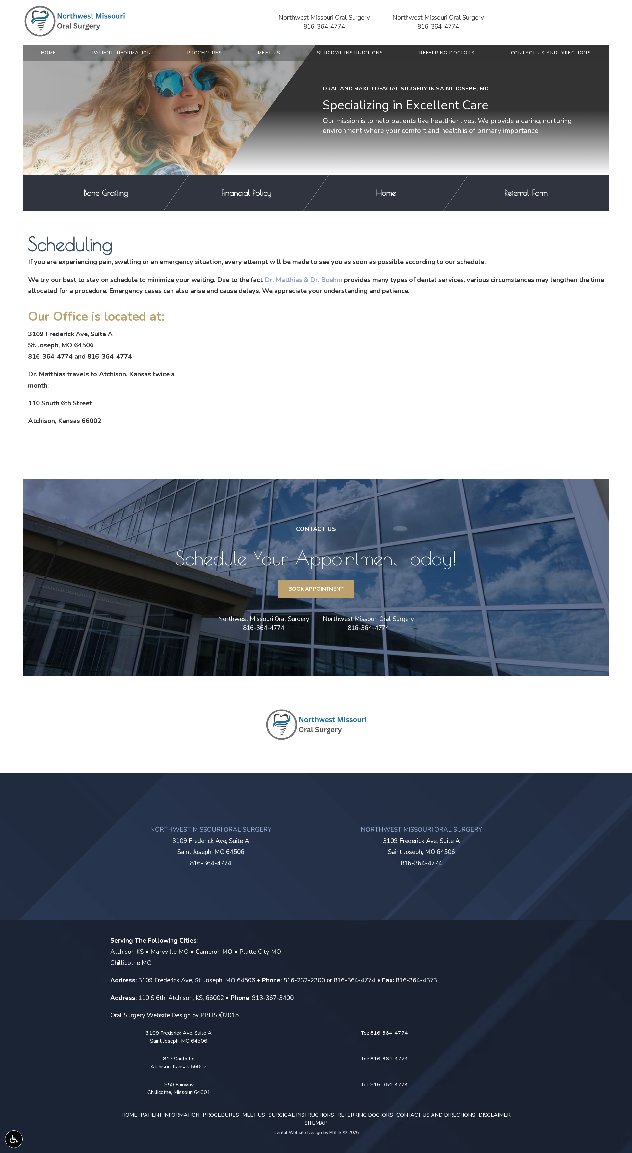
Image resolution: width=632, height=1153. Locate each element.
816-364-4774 (324, 26)
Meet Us (269, 53)
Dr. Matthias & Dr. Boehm (303, 279)
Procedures (204, 53)
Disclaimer (495, 1115)
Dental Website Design (298, 1132)
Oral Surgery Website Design (150, 1015)
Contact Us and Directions (551, 53)
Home (48, 53)
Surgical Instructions (350, 53)
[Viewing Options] (14, 1139)
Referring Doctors (447, 53)
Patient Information (121, 53)
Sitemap (316, 1123)
